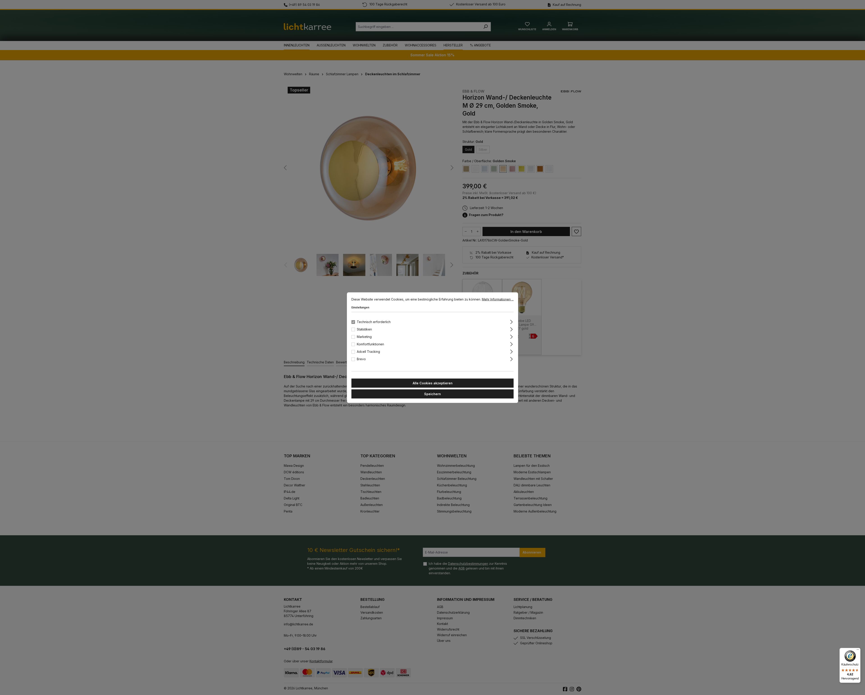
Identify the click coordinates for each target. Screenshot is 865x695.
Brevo (361, 359)
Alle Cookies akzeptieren (433, 383)
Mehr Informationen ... (498, 299)
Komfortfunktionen (370, 344)
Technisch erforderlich (374, 322)
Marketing (364, 336)
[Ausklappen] (511, 321)
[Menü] (857, 650)
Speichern (432, 394)
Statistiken (364, 329)
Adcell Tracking (368, 351)
